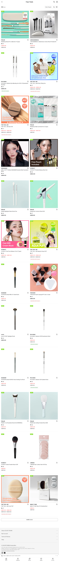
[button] (2, 553)
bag (28, 40)
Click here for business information (8, 550)
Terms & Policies (6, 536)
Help (3, 539)
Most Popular (48, 7)
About (7, 530)
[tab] (29, 530)
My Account (5, 533)
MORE (29, 519)
